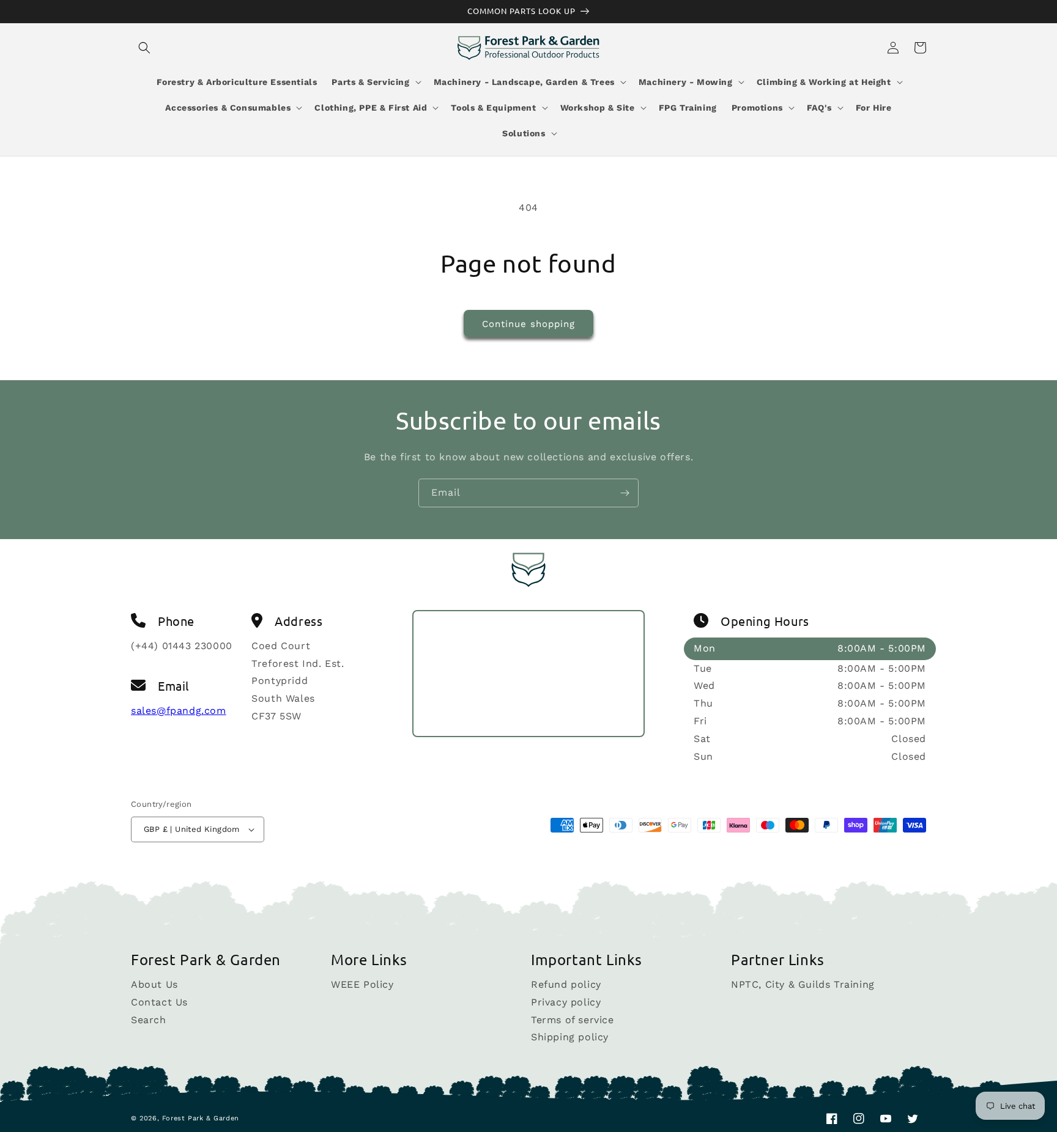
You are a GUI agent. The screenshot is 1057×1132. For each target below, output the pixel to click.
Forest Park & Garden (200, 1118)
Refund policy (566, 985)
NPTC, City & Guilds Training (803, 985)
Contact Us (159, 1002)
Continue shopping (528, 323)
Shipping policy (570, 1037)
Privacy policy (566, 1002)
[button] (144, 47)
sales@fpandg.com (178, 710)
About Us (154, 985)
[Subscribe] (624, 493)
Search (148, 1020)
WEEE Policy (362, 985)
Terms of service (572, 1020)
